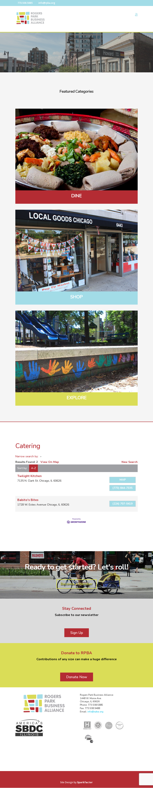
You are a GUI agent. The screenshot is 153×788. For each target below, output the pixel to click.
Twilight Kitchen (29, 476)
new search (130, 462)
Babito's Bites (27, 500)
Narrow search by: (26, 456)
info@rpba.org (95, 711)
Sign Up (76, 632)
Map (123, 480)
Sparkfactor (85, 782)
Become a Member (77, 583)
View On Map (49, 462)
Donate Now (76, 677)
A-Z (33, 468)
